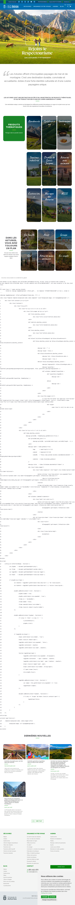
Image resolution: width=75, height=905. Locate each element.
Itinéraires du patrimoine (33, 863)
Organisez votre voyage (36, 833)
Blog (5, 866)
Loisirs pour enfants (55, 847)
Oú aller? (29, 845)
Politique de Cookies (46, 893)
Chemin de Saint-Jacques (9, 851)
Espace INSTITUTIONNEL (55, 1)
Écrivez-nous (61, 866)
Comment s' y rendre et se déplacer (36, 849)
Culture (5, 838)
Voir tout (39, 821)
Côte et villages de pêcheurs (10, 842)
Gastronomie (6, 840)
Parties (52, 840)
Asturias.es (66, 1)
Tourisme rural (6, 847)
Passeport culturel (31, 861)
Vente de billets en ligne (33, 859)
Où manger (29, 847)
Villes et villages (7, 879)
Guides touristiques (31, 857)
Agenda (53, 833)
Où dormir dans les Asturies (34, 836)
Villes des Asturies (8, 845)
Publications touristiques (33, 851)
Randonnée (6, 883)
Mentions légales (36, 896)
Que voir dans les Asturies (33, 838)
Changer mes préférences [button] (49, 899)
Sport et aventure (7, 877)
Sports (52, 845)
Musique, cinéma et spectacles (58, 842)
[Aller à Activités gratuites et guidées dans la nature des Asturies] (37, 751)
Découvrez (7, 833)
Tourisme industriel (8, 853)
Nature (5, 836)
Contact (30, 866)
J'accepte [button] (44, 896)
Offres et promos (31, 842)
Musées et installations (56, 838)
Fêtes (4, 875)
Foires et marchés (54, 851)
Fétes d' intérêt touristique (33, 853)
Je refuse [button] (52, 896)
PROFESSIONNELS (42, 1)
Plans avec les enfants (9, 881)
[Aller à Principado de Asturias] (10, 897)
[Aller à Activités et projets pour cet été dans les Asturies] (14, 751)
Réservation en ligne (32, 840)
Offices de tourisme (32, 855)
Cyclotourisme (7, 885)
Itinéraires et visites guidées (57, 849)
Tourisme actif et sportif (9, 849)
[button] (69, 4)
